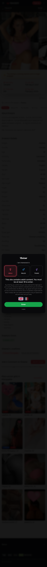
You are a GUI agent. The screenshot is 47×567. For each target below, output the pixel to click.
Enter (23, 304)
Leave (23, 309)
